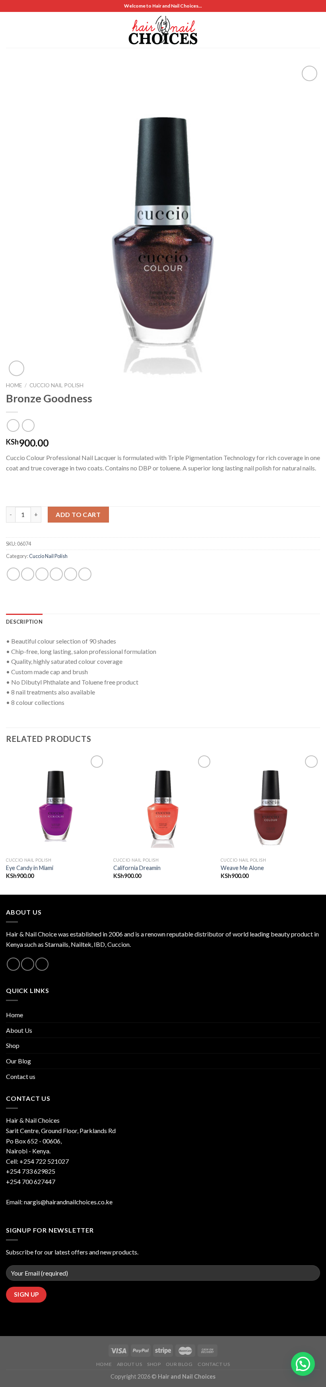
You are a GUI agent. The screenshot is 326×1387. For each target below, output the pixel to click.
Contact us (20, 1076)
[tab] (24, 622)
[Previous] (6, 823)
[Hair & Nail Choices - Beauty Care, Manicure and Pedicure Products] (163, 30)
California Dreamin (137, 867)
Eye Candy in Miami (29, 867)
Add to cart (78, 514)
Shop (12, 1045)
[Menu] (11, 29)
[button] (303, 1364)
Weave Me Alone (242, 867)
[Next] (320, 823)
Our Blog (18, 1061)
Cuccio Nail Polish (56, 385)
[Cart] (304, 30)
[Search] (317, 29)
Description (24, 621)
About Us (19, 1030)
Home (14, 385)
